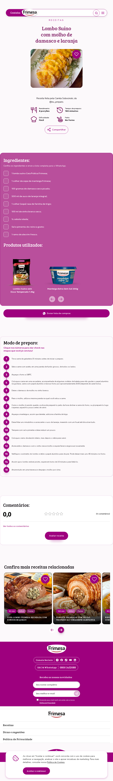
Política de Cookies (56, 762)
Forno (30, 611)
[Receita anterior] (52, 630)
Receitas (8, 725)
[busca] (96, 13)
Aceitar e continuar (36, 771)
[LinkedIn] (75, 660)
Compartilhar (59, 129)
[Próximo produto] (61, 299)
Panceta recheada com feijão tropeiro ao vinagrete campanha (75, 618)
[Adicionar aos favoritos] (76, 54)
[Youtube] (70, 660)
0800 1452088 (68, 667)
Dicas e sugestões (14, 732)
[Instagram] (57, 660)
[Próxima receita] (61, 630)
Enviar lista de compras (58, 313)
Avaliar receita (56, 535)
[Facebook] (61, 660)
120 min (61, 611)
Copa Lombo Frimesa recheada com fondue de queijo (27, 618)
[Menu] (103, 13)
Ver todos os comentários (16, 526)
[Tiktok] (66, 660)
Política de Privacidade (47, 703)
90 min (12, 611)
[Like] (45, 579)
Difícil (21, 611)
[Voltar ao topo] (56, 750)
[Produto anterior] (52, 299)
